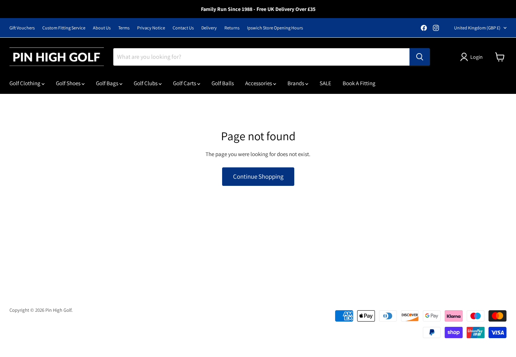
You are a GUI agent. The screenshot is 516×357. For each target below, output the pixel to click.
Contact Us (183, 28)
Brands (296, 83)
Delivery (209, 28)
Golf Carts (185, 83)
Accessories (259, 83)
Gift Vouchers (22, 28)
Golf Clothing (25, 83)
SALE (325, 83)
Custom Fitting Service (63, 28)
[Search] (419, 57)
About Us (102, 28)
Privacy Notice (151, 28)
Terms (124, 28)
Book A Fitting (359, 83)
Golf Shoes (69, 83)
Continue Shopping (258, 176)
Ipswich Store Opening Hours (275, 28)
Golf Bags (107, 83)
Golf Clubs (146, 83)
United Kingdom (477, 28)
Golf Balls (223, 83)
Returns (231, 28)
